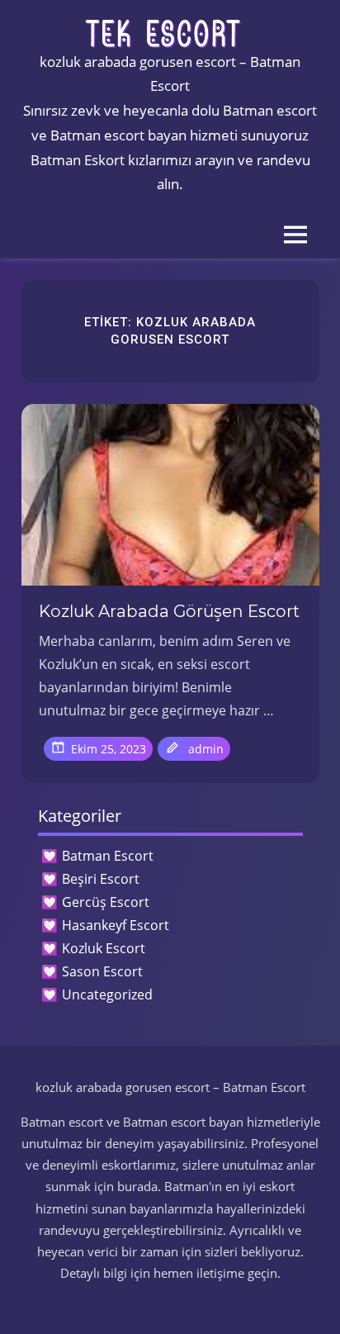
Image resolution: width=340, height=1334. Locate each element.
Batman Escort (107, 856)
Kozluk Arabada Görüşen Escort (169, 611)
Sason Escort (102, 971)
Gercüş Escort (105, 902)
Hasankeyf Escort (115, 925)
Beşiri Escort (100, 879)
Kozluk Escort (103, 948)
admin (206, 749)
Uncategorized (107, 994)
